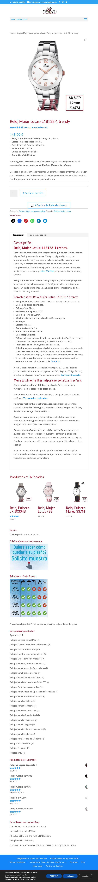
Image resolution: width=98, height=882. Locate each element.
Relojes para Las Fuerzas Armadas (26, 729)
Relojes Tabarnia (18, 748)
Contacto (74, 862)
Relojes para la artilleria (21, 701)
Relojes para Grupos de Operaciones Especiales (32, 691)
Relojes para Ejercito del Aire (23, 673)
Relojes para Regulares (21, 734)
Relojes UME (16, 752)
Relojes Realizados (18, 862)
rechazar (70, 876)
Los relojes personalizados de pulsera (28, 826)
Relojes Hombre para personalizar (26, 654)
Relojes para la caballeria (21, 705)
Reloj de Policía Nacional (22, 840)
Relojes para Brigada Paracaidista (26, 663)
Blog (83, 862)
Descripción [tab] (18, 235)
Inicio (12, 33)
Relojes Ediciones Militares (23, 649)
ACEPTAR (54, 876)
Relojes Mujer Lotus (62, 211)
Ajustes (85, 876)
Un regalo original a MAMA (22, 831)
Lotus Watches (47, 271)
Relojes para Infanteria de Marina (26, 696)
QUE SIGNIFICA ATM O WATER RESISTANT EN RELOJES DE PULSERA (43, 845)
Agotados (14, 635)
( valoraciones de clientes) (34, 127)
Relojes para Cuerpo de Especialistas (27, 668)
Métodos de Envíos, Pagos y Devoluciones (48, 862)
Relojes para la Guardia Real (23, 715)
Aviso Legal (37, 866)
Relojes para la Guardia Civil (23, 710)
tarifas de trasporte (70, 375)
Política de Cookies (54, 866)
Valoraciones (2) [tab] (38, 235)
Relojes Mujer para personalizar (30, 33)
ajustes (32, 879)
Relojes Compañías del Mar (23, 640)
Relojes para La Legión (21, 724)
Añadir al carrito (33, 193)
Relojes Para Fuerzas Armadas (24, 687)
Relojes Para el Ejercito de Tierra (25, 677)
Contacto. (55, 361)
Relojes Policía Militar (20, 743)
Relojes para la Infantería (22, 720)
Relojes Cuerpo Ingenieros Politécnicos (28, 644)
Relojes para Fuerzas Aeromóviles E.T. (28, 682)
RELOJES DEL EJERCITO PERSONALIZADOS (30, 835)
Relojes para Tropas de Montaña (25, 738)
